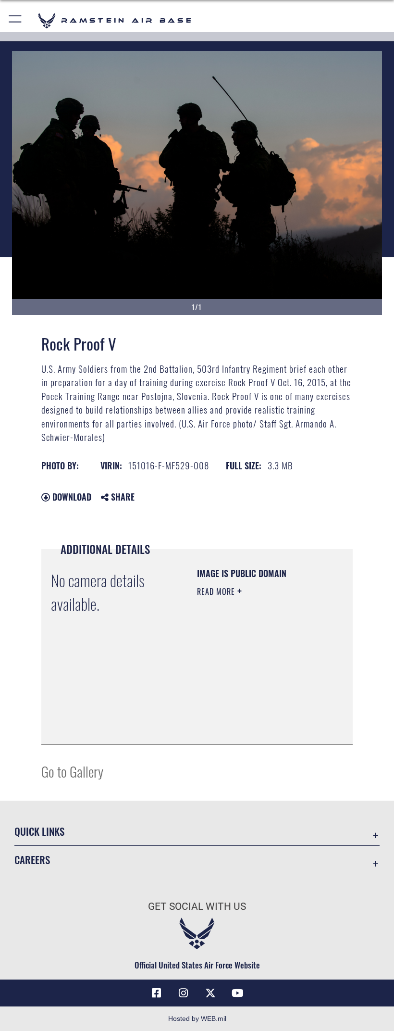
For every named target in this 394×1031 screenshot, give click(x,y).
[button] (15, 20)
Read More (217, 591)
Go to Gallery (72, 771)
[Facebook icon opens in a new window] (156, 993)
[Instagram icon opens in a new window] (183, 993)
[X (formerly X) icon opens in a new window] (210, 993)
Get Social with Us (197, 906)
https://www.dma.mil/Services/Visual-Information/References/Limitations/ (255, 713)
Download (70, 496)
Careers (32, 859)
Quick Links (39, 831)
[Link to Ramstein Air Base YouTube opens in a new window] (237, 993)
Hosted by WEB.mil (197, 1018)
